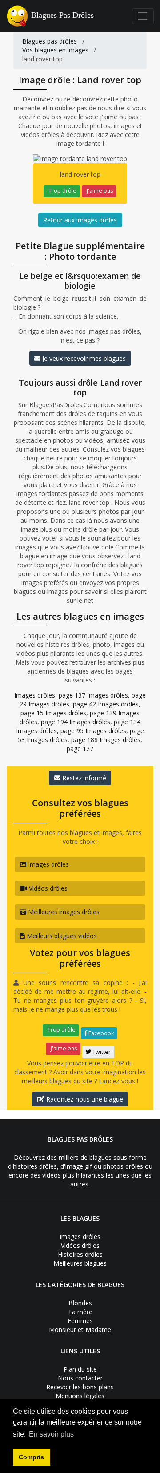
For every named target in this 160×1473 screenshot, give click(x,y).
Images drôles (47, 864)
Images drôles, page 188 (62, 739)
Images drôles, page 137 (49, 695)
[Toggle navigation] (143, 16)
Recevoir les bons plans (80, 1387)
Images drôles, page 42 (62, 704)
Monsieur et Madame (80, 1329)
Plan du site (80, 1369)
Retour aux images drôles (80, 220)
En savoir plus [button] (51, 1434)
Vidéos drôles (47, 888)
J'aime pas (99, 190)
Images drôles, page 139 (80, 713)
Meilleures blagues (80, 1263)
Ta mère (80, 1312)
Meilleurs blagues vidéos (61, 936)
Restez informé (83, 778)
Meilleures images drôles (63, 912)
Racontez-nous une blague (83, 1099)
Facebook (100, 1033)
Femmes (80, 1320)
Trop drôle (61, 190)
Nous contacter (80, 1378)
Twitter (101, 1052)
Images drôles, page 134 (104, 722)
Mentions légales (80, 1396)
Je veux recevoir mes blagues (83, 358)
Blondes (80, 1303)
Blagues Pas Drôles (62, 15)
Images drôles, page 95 (50, 730)
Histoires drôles (80, 1254)
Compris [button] (31, 1457)
